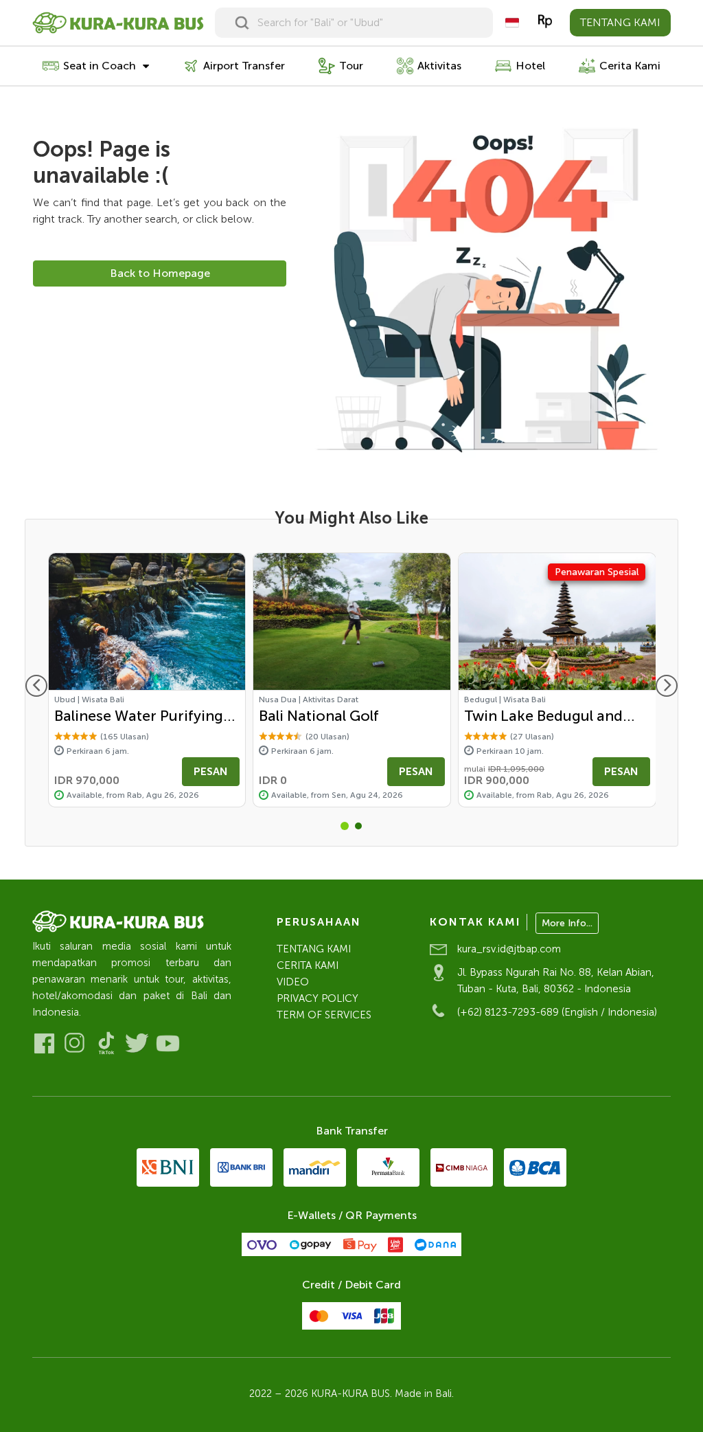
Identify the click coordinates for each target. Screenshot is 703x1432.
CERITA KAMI (307, 965)
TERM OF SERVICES (324, 1015)
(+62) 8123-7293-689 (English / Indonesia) (557, 1012)
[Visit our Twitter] (137, 1043)
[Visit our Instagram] (75, 1043)
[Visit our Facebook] (44, 1043)
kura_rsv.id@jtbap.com (509, 949)
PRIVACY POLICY (317, 998)
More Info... (567, 923)
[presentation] (36, 686)
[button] (345, 826)
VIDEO (293, 982)
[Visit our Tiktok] (106, 1043)
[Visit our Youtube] (168, 1043)
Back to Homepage (160, 273)
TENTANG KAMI (620, 22)
